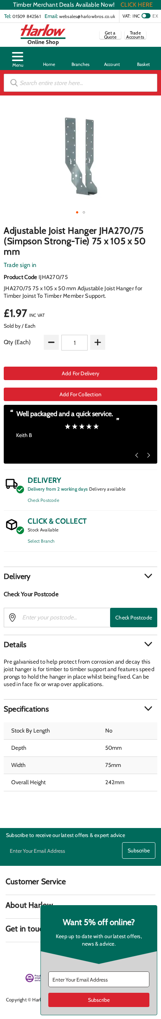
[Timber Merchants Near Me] (49, 58)
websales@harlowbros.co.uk (87, 16)
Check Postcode (43, 500)
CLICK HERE (137, 4)
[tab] (80, 576)
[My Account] (112, 58)
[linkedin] (24, 956)
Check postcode (133, 617)
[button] (17, 58)
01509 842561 (26, 16)
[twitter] (38, 956)
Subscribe (139, 850)
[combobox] (80, 83)
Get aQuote (110, 35)
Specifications (26, 708)
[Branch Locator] (80, 58)
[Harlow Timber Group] (43, 35)
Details (15, 644)
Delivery (17, 576)
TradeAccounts (135, 35)
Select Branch (41, 541)
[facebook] (11, 956)
